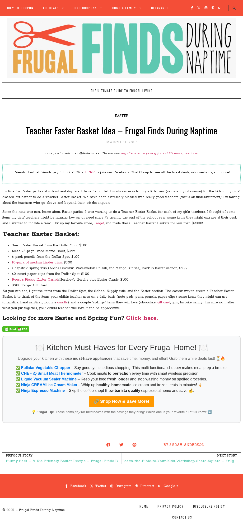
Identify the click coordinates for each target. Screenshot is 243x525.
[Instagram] (206, 8)
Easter (121, 115)
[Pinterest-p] (213, 8)
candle (62, 302)
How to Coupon (20, 7)
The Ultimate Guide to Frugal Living (121, 90)
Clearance (159, 7)
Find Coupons (85, 7)
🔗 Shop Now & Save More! (121, 401)
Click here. (142, 318)
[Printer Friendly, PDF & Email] (15, 331)
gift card (163, 302)
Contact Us (182, 517)
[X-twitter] (199, 8)
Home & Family (124, 7)
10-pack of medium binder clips (37, 262)
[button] (234, 8)
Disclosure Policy (209, 506)
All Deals (51, 7)
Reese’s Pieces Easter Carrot (35, 279)
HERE (90, 172)
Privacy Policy (171, 506)
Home (144, 506)
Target (99, 223)
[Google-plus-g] (219, 8)
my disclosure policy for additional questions (159, 153)
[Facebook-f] (192, 8)
